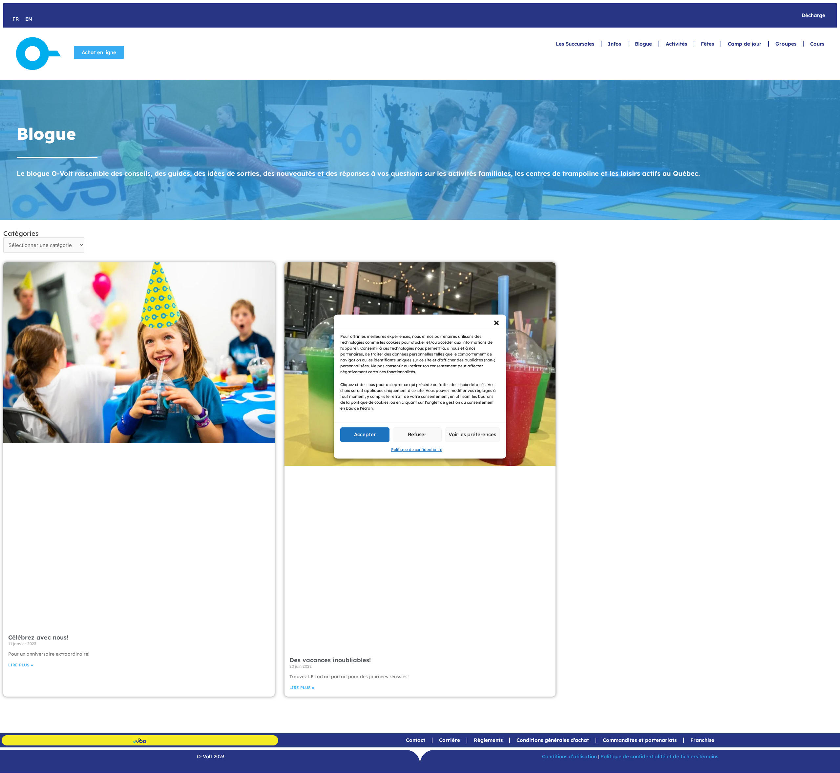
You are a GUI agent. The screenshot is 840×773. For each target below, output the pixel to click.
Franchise (702, 740)
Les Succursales (575, 44)
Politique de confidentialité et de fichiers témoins (659, 756)
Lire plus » (20, 664)
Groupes (785, 44)
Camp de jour (745, 44)
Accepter (365, 434)
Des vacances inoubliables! (330, 660)
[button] (496, 322)
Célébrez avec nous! (38, 637)
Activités (676, 44)
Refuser (417, 434)
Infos (614, 44)
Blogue (643, 44)
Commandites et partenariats (640, 740)
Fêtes (707, 44)
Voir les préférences (472, 434)
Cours (817, 44)
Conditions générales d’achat (552, 740)
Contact (415, 740)
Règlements (488, 740)
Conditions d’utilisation (569, 756)
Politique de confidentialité (416, 449)
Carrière (449, 740)
